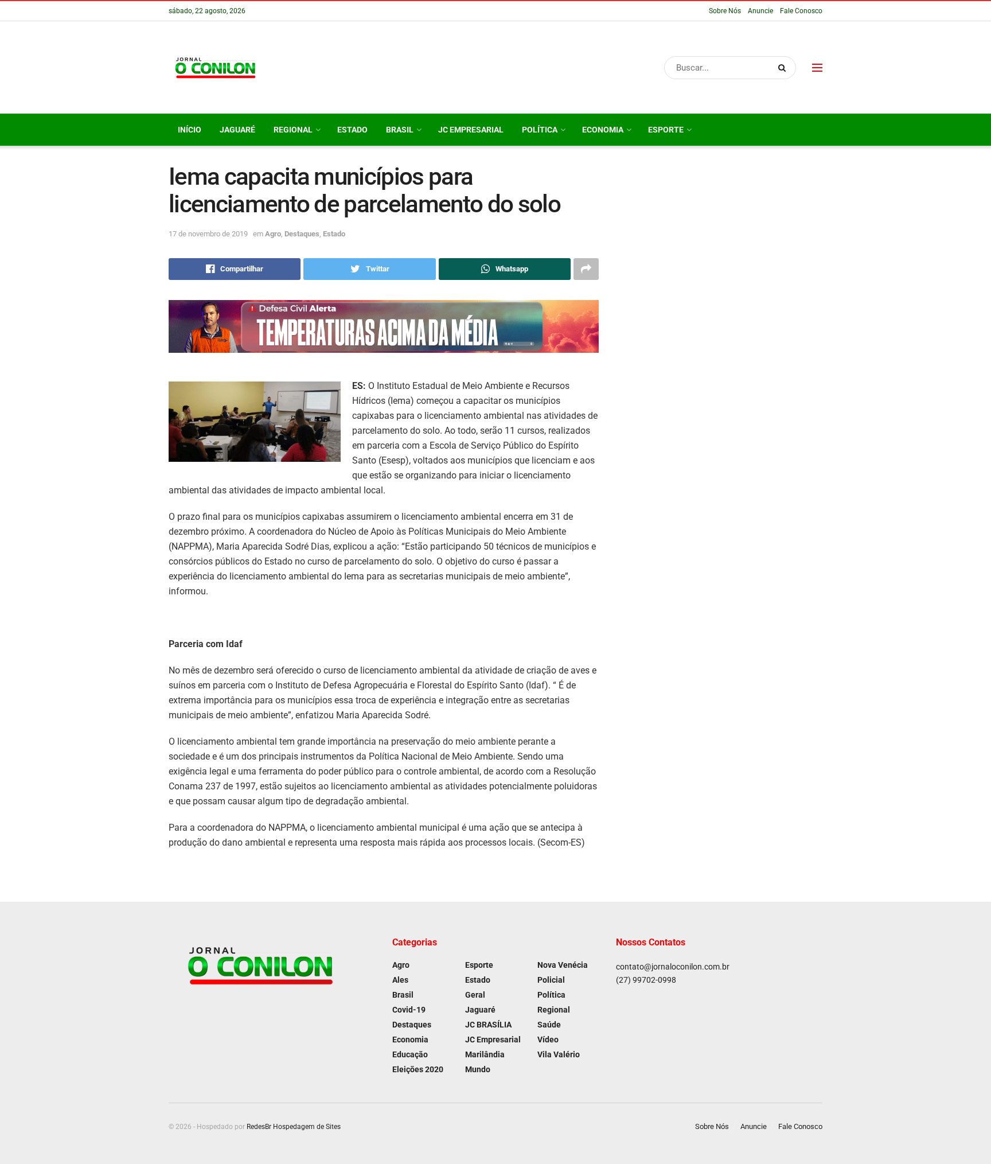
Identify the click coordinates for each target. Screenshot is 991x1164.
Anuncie (760, 11)
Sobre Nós (725, 11)
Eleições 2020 (417, 1069)
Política (539, 129)
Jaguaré (237, 129)
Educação (410, 1054)
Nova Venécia (562, 965)
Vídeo (548, 1039)
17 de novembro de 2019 (208, 233)
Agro (273, 233)
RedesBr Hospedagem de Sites (294, 1127)
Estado (352, 129)
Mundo (477, 1069)
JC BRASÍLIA (488, 1024)
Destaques (301, 233)
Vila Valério (558, 1054)
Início (189, 129)
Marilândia (485, 1054)
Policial (551, 979)
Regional (293, 129)
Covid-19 (409, 1009)
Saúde (549, 1024)
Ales (400, 979)
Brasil (399, 129)
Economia (602, 129)
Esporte (666, 129)
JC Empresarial (471, 129)
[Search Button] (784, 67)
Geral (475, 994)
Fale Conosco (801, 11)
